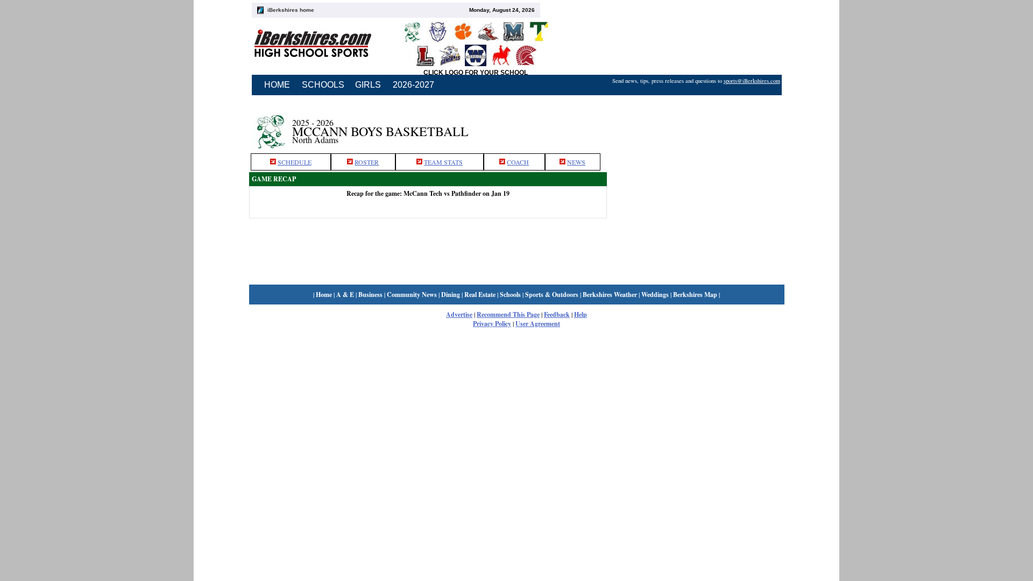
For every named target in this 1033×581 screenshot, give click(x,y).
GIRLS (368, 84)
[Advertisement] (696, 125)
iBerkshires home (290, 10)
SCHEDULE (295, 162)
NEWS (576, 162)
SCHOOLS (323, 84)
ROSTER (367, 162)
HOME (277, 84)
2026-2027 (413, 84)
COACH (518, 162)
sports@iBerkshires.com (752, 80)
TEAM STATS (443, 162)
